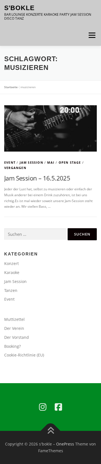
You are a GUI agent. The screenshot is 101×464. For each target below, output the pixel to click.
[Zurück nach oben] (51, 431)
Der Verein (14, 328)
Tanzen (10, 290)
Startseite (11, 87)
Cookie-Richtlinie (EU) (24, 355)
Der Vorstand (16, 337)
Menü (91, 35)
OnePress (65, 444)
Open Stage (70, 162)
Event (9, 162)
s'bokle (19, 8)
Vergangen (15, 168)
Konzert (11, 263)
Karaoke (11, 272)
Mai (50, 162)
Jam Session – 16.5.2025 (37, 178)
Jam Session (31, 162)
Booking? (12, 346)
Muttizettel (14, 319)
